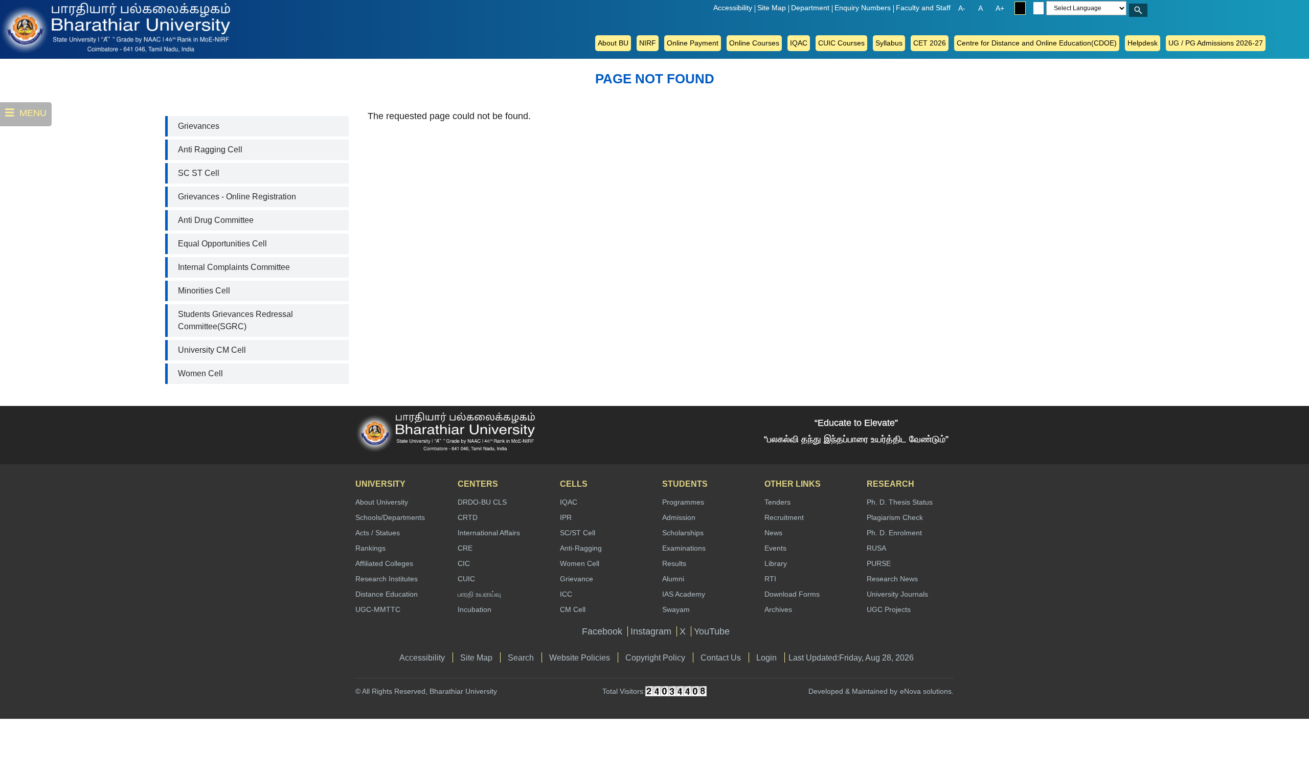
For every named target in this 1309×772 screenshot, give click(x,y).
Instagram (650, 631)
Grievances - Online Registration (237, 196)
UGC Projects (889, 609)
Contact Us (721, 657)
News (773, 533)
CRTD (468, 517)
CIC (464, 563)
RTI (770, 579)
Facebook (602, 631)
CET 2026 (929, 43)
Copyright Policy (655, 657)
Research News (892, 579)
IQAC (798, 43)
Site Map (771, 8)
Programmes (683, 502)
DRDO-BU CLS (482, 502)
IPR (566, 517)
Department (810, 8)
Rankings (370, 548)
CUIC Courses (841, 43)
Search (521, 657)
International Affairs (489, 533)
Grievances (198, 126)
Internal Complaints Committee (234, 267)
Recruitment (784, 517)
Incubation (474, 609)
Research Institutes (386, 579)
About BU (613, 43)
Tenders (777, 502)
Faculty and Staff (923, 8)
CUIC (466, 579)
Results (674, 563)
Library (775, 563)
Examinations (684, 548)
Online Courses (754, 43)
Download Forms (792, 594)
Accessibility (732, 8)
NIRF (647, 43)
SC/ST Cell (577, 533)
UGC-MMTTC (377, 609)
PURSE (879, 563)
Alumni (673, 579)
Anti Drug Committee (216, 220)
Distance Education (386, 594)
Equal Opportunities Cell (222, 243)
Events (775, 548)
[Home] (41, 27)
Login (766, 657)
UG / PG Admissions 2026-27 (1215, 43)
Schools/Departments (390, 517)
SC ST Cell (198, 173)
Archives (778, 609)
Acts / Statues (377, 533)
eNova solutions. (927, 691)
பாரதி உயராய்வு (479, 594)
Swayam (676, 609)
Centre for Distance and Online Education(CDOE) (1037, 43)
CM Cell (572, 609)
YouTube (712, 631)
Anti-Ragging (581, 548)
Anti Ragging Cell (210, 149)
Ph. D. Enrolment (894, 533)
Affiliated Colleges (384, 563)
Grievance (576, 579)
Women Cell (200, 373)
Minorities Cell (204, 290)
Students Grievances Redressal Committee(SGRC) (235, 320)
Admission (678, 517)
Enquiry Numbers (862, 8)
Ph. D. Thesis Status (900, 502)
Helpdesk (1142, 43)
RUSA (876, 548)
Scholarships (683, 533)
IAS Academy (683, 594)
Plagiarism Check (895, 517)
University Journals (897, 594)
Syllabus (888, 43)
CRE (465, 548)
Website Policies (579, 657)
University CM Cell (212, 350)
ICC (566, 594)
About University (381, 502)
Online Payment (692, 43)
